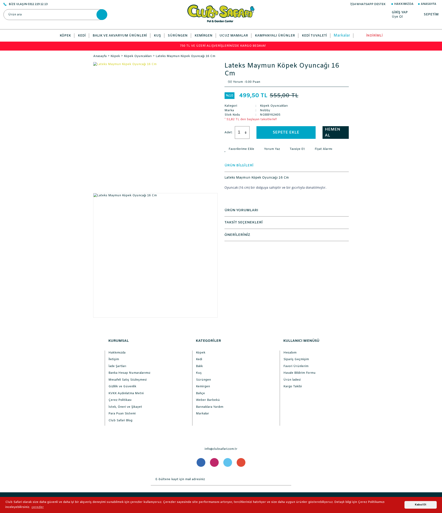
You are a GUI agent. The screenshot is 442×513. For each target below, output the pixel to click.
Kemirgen (203, 386)
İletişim (113, 359)
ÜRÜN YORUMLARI (241, 210)
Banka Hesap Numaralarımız (129, 373)
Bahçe (200, 393)
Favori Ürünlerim (295, 366)
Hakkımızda (403, 4)
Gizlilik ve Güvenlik (122, 386)
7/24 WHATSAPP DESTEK (368, 4)
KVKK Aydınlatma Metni (126, 393)
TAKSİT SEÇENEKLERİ (243, 222)
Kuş (199, 373)
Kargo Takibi (292, 386)
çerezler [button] (38, 507)
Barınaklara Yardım (209, 407)
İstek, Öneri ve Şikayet (125, 407)
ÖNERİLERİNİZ (237, 235)
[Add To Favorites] (239, 149)
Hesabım (290, 353)
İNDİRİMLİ (374, 36)
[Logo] (220, 13)
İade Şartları (117, 366)
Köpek (200, 353)
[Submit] (286, 479)
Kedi (199, 359)
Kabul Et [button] (420, 505)
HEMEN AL (332, 132)
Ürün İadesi (292, 380)
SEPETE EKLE (286, 132)
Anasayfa (428, 4)
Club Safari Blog (120, 420)
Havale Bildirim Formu (299, 373)
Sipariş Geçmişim (296, 359)
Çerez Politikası (119, 400)
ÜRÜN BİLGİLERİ (238, 165)
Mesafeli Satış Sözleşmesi (127, 380)
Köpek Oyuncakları (274, 106)
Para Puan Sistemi (122, 414)
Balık (199, 366)
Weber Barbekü (208, 400)
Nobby (265, 110)
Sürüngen (203, 380)
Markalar (342, 35)
